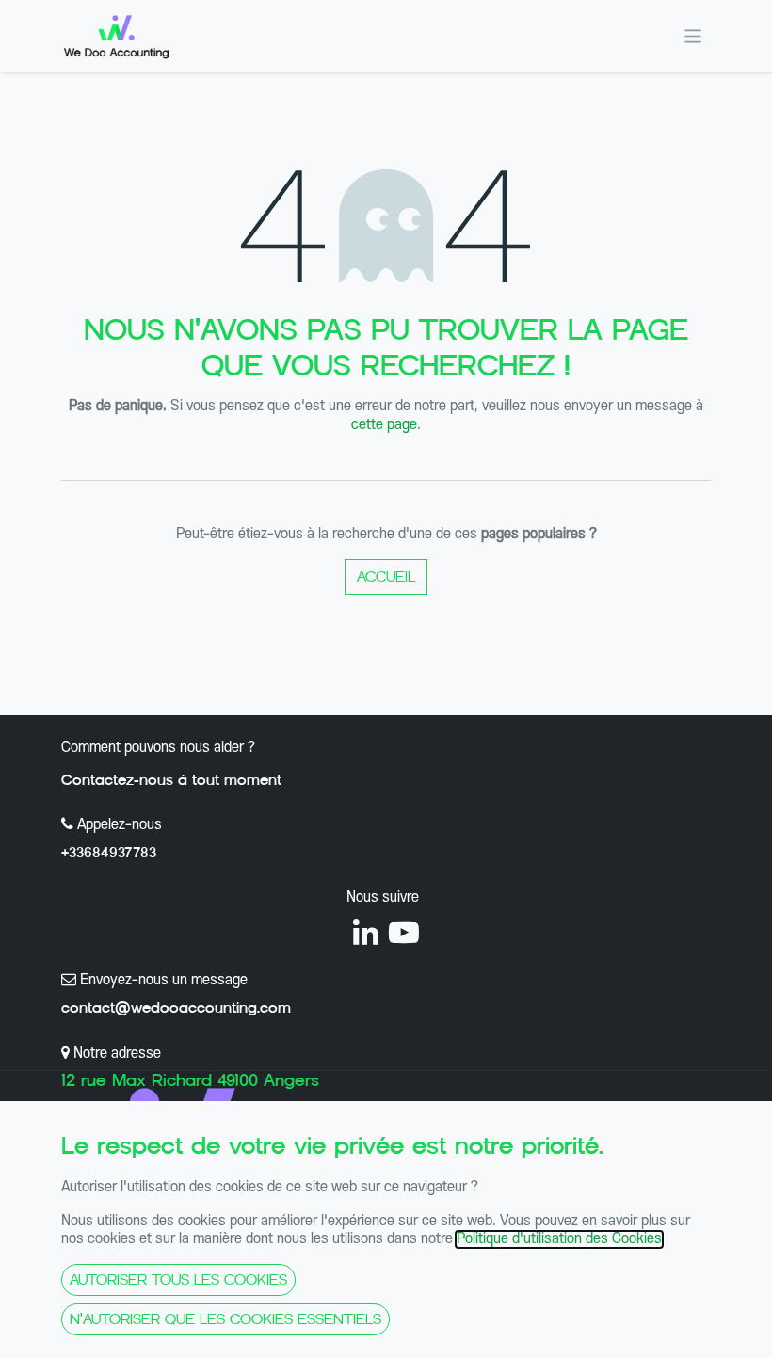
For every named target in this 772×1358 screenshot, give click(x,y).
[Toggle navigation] (693, 35)
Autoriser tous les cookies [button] (178, 1279)
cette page (384, 425)
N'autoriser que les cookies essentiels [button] (225, 1319)
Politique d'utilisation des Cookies (559, 1239)
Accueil (386, 576)
